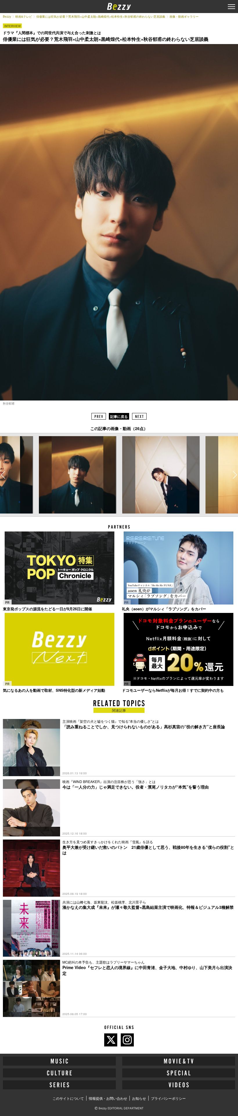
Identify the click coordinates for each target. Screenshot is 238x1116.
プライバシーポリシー (168, 1098)
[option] (77, 475)
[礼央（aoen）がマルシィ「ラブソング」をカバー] (178, 567)
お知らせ (139, 1098)
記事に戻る (119, 416)
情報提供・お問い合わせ (108, 1098)
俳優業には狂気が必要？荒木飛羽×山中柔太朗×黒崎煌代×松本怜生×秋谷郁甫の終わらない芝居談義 (100, 16)
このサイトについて (68, 1098)
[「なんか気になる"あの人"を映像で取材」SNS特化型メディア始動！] (59, 649)
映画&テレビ (23, 16)
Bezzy (7, 16)
